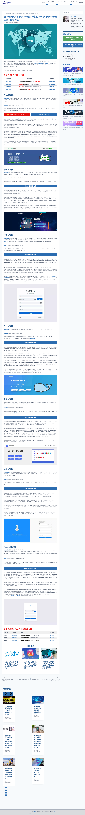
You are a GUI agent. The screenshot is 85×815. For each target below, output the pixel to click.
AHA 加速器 (32, 338)
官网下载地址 (52, 84)
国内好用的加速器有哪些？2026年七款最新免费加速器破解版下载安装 (73, 117)
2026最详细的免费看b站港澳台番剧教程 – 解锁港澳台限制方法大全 (73, 128)
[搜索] (81, 12)
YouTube (35, 63)
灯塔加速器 (8, 84)
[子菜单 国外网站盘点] (71, 4)
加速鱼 (43, 2)
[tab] (6, 787)
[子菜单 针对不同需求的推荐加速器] (57, 4)
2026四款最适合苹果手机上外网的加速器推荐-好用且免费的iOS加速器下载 (37, 742)
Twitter (46, 63)
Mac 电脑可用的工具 (69, 59)
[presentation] (12, 653)
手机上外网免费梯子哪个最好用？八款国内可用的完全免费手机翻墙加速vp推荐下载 (48, 665)
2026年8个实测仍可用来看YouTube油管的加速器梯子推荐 (73, 106)
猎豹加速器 (8, 81)
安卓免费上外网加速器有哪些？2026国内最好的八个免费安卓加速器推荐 (8, 742)
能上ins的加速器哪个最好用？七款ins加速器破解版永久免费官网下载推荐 (30, 665)
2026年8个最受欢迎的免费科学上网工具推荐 (72, 84)
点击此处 (6, 105)
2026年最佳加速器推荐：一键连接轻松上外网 (37, 773)
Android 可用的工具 (68, 55)
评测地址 (52, 635)
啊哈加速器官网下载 (44, 114)
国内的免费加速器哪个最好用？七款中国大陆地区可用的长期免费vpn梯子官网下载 (46, 679)
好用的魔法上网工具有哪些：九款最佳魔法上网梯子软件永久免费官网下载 (73, 74)
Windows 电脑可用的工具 (70, 58)
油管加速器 (6, 472)
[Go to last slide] (5, 694)
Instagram (40, 63)
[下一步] (10, 694)
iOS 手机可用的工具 (68, 56)
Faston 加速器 (7, 550)
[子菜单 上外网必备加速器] (47, 4)
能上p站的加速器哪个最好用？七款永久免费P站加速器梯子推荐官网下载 (11, 665)
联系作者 (81, 2)
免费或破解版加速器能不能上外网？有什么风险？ (8, 711)
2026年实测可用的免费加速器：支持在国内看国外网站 (73, 95)
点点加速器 (8, 89)
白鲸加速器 (8, 86)
